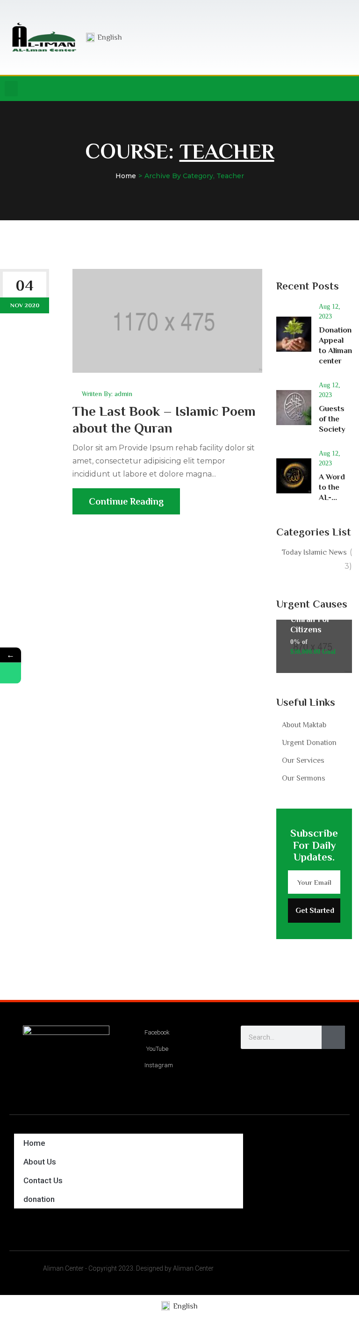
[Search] (333, 1037)
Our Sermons (303, 778)
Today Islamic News (314, 552)
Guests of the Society (332, 419)
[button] (11, 88)
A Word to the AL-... (332, 487)
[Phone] (10, 673)
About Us (39, 1161)
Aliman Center (63, 1268)
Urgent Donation (309, 742)
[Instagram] (313, 89)
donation (39, 1199)
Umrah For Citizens (310, 624)
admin (123, 394)
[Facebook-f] (294, 89)
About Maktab (304, 725)
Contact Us (43, 1180)
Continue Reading (126, 501)
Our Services (303, 760)
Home (125, 176)
